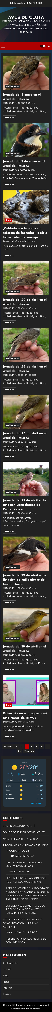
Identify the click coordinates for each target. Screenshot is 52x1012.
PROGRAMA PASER (17, 850)
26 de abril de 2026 (27, 375)
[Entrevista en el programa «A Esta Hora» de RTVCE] (26, 692)
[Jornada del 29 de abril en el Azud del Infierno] (26, 278)
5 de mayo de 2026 (26, 103)
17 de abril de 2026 (27, 722)
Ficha (6, 981)
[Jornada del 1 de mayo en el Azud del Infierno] (26, 140)
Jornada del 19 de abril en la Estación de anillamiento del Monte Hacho (24, 579)
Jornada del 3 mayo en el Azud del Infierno (22, 96)
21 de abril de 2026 (27, 513)
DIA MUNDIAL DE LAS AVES (22, 932)
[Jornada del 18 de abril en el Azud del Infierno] (26, 625)
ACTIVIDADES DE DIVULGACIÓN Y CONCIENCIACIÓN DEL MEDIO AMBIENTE (23, 923)
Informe (7, 988)
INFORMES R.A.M (19, 871)
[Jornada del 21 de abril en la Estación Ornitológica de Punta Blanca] (26, 479)
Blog (8, 220)
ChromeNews (18, 1008)
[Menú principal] (3, 46)
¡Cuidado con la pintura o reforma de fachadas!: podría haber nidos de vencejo (25, 232)
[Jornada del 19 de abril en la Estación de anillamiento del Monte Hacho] (26, 554)
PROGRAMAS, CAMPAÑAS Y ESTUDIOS (25, 845)
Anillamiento (12, 86)
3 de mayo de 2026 (26, 170)
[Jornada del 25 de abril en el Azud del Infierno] (26, 412)
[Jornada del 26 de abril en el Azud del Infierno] (26, 345)
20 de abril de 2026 (27, 588)
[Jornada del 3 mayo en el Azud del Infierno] (26, 73)
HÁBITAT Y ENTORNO (21, 856)
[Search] (49, 46)
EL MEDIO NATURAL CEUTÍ (19, 826)
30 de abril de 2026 (27, 308)
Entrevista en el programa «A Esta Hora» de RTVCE (25, 715)
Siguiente (29, 750)
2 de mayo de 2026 (26, 241)
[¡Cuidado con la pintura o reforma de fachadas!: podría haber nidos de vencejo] (26, 207)
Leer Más (9, 117)
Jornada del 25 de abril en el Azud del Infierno (25, 435)
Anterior (8, 746)
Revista (7, 994)
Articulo (7, 969)
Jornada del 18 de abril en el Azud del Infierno (24, 648)
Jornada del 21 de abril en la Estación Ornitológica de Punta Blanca (24, 504)
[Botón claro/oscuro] (42, 46)
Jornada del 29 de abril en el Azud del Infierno (25, 301)
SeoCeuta (9, 103)
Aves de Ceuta (26, 17)
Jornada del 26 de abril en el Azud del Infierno (25, 368)
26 (19, 750)
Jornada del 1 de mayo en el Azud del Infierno (24, 163)
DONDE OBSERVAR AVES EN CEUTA (24, 832)
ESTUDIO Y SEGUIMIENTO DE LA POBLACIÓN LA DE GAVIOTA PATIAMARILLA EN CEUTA (25, 909)
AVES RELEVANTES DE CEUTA (20, 839)
